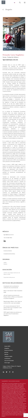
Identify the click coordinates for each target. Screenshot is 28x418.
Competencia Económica (9, 253)
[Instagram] (13, 372)
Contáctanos (7, 358)
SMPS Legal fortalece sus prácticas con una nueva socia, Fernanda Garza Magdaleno (13, 314)
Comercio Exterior (8, 250)
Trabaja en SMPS (8, 356)
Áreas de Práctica (8, 350)
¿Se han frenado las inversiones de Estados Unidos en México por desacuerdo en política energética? (13, 297)
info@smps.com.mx (7, 367)
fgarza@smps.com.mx (10, 60)
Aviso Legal (7, 362)
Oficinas (6, 354)
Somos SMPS (7, 346)
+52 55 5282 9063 (8, 237)
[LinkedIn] (3, 372)
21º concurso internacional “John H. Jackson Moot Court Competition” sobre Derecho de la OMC (13, 307)
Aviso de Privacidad (9, 360)
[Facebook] (9, 372)
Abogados (6, 348)
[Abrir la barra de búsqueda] (20, 2)
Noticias (6, 352)
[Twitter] (6, 372)
